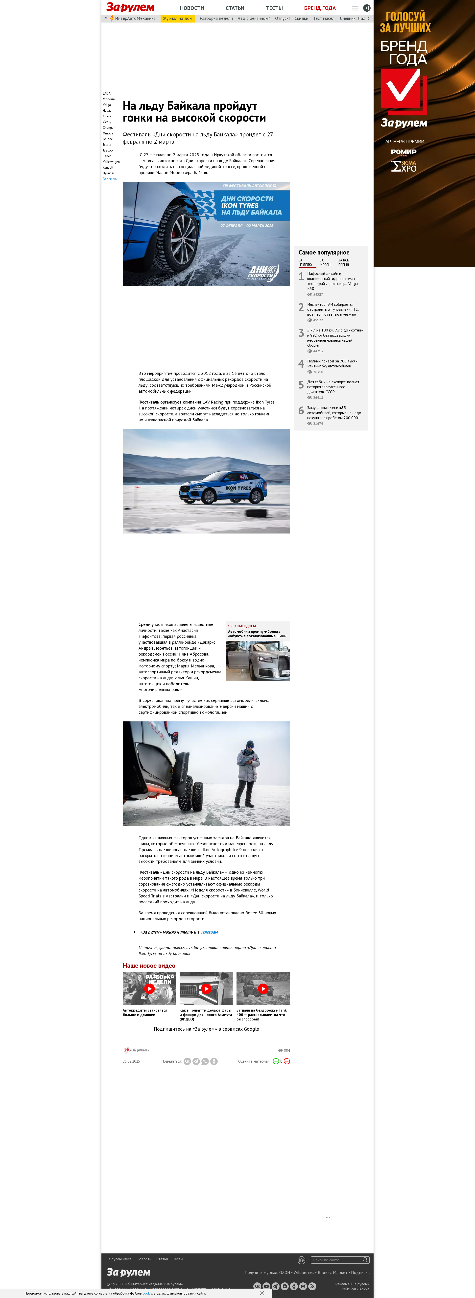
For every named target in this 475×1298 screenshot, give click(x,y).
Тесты (274, 7)
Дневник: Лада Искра (360, 18)
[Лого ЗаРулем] (130, 7)
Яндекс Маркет (333, 1272)
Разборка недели (216, 18)
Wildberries (304, 1272)
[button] (262, 1293)
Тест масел (323, 18)
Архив (364, 1288)
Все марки (110, 179)
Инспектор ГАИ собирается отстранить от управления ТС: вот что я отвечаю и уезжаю (333, 309)
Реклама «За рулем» (352, 1283)
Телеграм (209, 932)
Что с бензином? (254, 18)
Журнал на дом (177, 18)
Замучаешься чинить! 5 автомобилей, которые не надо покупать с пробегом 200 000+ (334, 412)
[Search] (365, 1260)
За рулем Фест (119, 1258)
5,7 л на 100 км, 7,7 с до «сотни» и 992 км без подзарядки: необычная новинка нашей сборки (335, 338)
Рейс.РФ (349, 1288)
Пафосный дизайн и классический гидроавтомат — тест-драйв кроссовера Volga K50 (333, 281)
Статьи (235, 7)
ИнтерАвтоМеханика (135, 18)
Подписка (360, 1272)
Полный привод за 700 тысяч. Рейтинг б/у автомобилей (332, 363)
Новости (192, 7)
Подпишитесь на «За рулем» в (206, 1029)
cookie (147, 1293)
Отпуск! (282, 18)
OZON (284, 1272)
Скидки (301, 18)
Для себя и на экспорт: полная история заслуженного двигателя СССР (333, 386)
